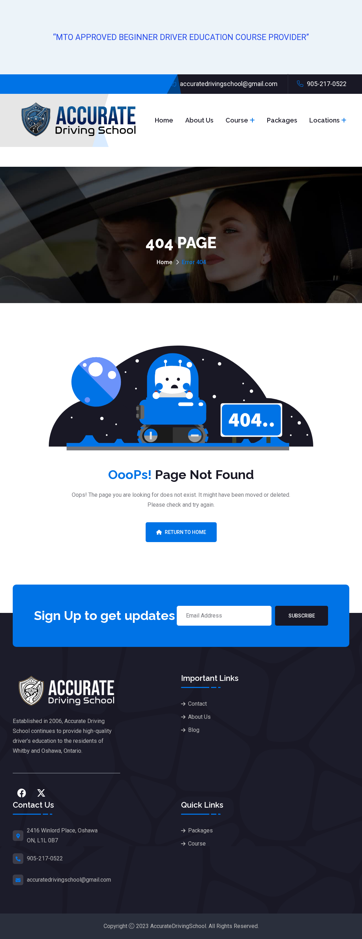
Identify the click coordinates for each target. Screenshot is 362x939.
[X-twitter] (41, 793)
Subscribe (301, 616)
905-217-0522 (325, 83)
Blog (193, 730)
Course (237, 120)
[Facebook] (21, 793)
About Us (199, 120)
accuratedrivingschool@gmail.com (228, 83)
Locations (324, 120)
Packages (282, 120)
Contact (197, 703)
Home (164, 120)
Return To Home (185, 532)
